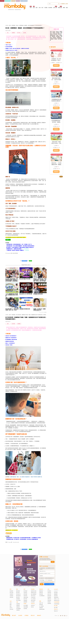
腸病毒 (54, 32)
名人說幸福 (33, 598)
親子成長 (18, 32)
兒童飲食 (18, 607)
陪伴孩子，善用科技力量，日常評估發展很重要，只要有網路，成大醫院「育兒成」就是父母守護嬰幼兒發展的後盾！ (39, 280)
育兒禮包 (49, 591)
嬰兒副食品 (18, 595)
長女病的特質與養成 (9, 46)
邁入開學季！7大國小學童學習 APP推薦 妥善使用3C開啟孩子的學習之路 (20, 247)
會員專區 (49, 603)
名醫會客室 (33, 597)
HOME (7, 25)
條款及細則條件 (47, 582)
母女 (8, 32)
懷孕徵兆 (59, 34)
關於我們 (14, 615)
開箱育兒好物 (33, 592)
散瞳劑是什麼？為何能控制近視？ (11, 337)
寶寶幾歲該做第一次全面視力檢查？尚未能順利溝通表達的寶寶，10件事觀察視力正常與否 (23, 537)
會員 (67, 7)
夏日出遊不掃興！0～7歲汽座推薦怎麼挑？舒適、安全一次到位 (12, 309)
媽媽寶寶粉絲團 (24, 260)
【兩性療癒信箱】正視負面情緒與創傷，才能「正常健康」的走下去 (19, 244)
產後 (10, 604)
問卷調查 (49, 597)
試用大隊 (55, 7)
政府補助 (58, 32)
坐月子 (11, 607)
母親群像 (13, 32)
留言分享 (49, 594)
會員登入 (49, 601)
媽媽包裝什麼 (56, 600)
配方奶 (54, 31)
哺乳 (10, 606)
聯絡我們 (39, 615)
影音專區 (50, 7)
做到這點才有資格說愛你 (38, 293)
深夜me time (56, 598)
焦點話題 (41, 604)
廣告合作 (33, 615)
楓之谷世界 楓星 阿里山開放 (24, 278)
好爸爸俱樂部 (56, 603)
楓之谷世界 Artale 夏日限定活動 (25, 293)
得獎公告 (49, 598)
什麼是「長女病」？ (9, 44)
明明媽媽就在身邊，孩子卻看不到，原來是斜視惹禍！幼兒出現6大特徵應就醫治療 (22, 539)
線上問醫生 (26, 605)
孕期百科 (11, 594)
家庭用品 (25, 592)
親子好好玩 (33, 595)
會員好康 (49, 592)
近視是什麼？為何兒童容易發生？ (11, 335)
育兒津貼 (11, 609)
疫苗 (51, 31)
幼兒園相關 (18, 608)
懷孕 (31, 7)
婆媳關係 (56, 594)
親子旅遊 (25, 594)
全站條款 (20, 615)
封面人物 (41, 603)
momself (56, 591)
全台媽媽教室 (41, 595)
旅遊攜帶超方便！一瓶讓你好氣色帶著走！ (14, 248)
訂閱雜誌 (26, 615)
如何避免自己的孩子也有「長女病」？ (12, 50)
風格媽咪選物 (41, 609)
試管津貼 (11, 597)
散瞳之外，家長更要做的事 (10, 343)
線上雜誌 (56, 607)
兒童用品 (18, 605)
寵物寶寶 (25, 601)
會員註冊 (49, 600)
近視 (8, 323)
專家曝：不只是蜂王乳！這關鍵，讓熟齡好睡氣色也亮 (39, 309)
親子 (42, 7)
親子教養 (55, 34)
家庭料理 (25, 595)
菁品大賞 (56, 611)
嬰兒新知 (18, 597)
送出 (52, 561)
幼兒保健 (32, 601)
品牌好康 (41, 592)
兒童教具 (18, 610)
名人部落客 (41, 606)
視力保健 (13, 323)
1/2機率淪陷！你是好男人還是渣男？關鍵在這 (15, 250)
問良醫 (46, 7)
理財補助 (25, 600)
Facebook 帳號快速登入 (50, 584)
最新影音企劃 (33, 591)
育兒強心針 (18, 594)
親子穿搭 (25, 598)
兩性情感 (56, 592)
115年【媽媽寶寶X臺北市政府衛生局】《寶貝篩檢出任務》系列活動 (12, 295)
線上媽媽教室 (33, 594)
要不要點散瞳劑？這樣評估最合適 (11, 339)
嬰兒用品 (18, 592)
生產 (34, 7)
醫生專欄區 (26, 607)
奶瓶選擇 (58, 36)
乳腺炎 (57, 35)
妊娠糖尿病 (59, 37)
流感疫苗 (54, 37)
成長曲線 (18, 598)
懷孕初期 (11, 592)
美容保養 (56, 595)
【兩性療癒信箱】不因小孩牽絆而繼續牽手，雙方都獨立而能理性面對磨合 (20, 245)
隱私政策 (52, 582)
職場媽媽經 (56, 597)
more (61, 176)
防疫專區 (25, 608)
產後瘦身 (53, 36)
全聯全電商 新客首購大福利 (24, 308)
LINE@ (30, 260)
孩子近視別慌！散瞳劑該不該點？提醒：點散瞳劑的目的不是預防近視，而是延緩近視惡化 (33, 314)
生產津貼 (11, 595)
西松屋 (57, 31)
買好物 (32, 607)
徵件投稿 (49, 595)
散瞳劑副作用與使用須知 (10, 341)
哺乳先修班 (33, 600)
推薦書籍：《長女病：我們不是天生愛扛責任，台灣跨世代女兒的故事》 (17, 48)
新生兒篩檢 (18, 600)
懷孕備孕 (11, 591)
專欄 (64, 7)
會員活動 (41, 594)
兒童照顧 (13, 25)
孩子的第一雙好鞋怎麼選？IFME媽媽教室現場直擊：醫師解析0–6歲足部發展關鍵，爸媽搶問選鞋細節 (12, 280)
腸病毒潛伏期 (52, 35)
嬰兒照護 (18, 591)
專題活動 (60, 7)
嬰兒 (37, 7)
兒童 (40, 7)
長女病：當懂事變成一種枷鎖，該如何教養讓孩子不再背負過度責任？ (29, 25)
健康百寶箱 (26, 597)
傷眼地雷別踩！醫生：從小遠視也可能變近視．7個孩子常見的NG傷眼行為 (26, 476)
